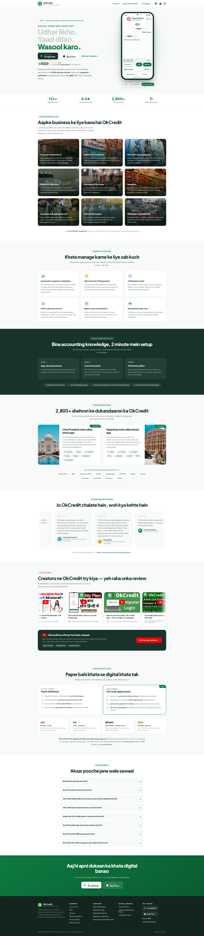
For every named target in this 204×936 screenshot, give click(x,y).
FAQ (143, 741)
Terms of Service (75, 916)
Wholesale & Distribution (138, 214)
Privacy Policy (74, 919)
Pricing (72, 913)
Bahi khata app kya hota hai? (75, 781)
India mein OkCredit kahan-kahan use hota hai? (83, 816)
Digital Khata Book (100, 913)
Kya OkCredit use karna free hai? (77, 790)
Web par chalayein (90, 56)
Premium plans (128, 741)
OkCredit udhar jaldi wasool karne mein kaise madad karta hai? (90, 799)
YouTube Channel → (149, 922)
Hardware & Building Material (53, 214)
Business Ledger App (101, 916)
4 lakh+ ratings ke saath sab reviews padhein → (114, 552)
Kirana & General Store (50, 154)
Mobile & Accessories (94, 154)
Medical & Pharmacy (49, 184)
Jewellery (131, 184)
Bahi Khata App (98, 910)
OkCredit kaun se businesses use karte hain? (82, 807)
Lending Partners (125, 915)
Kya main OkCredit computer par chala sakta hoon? (85, 843)
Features (116, 4)
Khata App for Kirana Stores (103, 919)
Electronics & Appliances (138, 154)
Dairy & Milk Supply (92, 214)
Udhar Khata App (99, 907)
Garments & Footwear (94, 184)
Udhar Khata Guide (130, 4)
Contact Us (73, 907)
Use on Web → (147, 918)
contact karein (106, 744)
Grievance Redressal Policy (126, 911)
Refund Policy (74, 923)
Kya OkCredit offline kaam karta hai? (79, 834)
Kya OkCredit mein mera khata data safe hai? (82, 825)
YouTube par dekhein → (149, 640)
